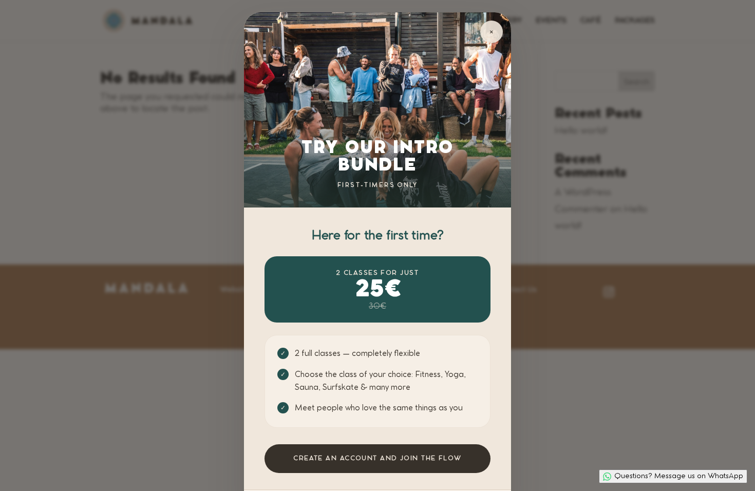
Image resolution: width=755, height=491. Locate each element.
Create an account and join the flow (377, 458)
